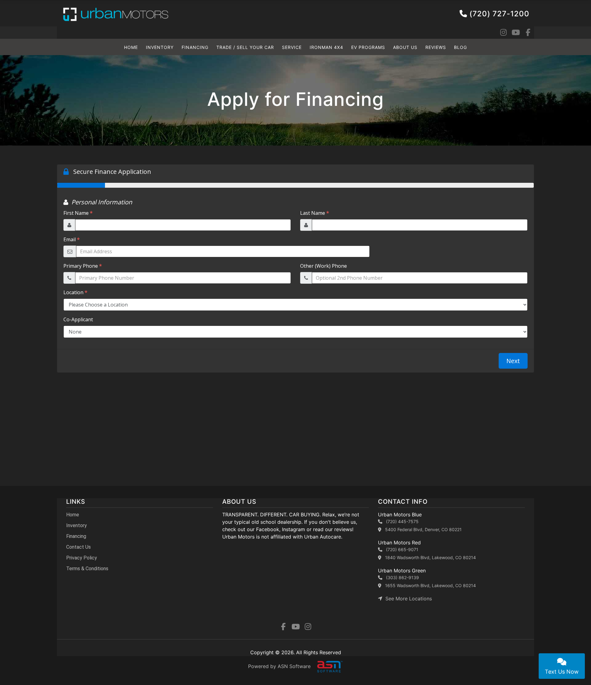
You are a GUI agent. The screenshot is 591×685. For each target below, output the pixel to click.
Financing (195, 47)
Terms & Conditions (87, 568)
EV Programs (368, 47)
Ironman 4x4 (326, 47)
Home (72, 515)
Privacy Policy (81, 558)
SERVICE (292, 47)
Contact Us (78, 547)
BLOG (460, 47)
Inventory (160, 47)
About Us (405, 47)
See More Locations (407, 598)
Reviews (435, 47)
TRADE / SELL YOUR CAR (245, 47)
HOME (131, 47)
